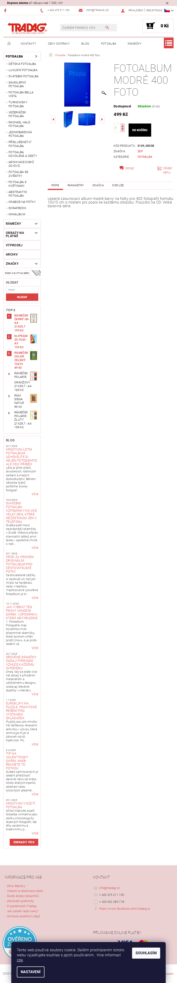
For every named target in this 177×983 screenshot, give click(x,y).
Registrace (154, 10)
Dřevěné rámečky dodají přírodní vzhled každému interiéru (21, 662)
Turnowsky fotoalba (18, 104)
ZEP (140, 151)
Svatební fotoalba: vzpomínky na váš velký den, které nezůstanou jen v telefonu (21, 512)
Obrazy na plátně (15, 234)
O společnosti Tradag (21, 906)
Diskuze (118, 185)
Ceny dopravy (59, 43)
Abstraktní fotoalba (18, 193)
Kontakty (28, 43)
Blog (85, 43)
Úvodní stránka (9, 44)
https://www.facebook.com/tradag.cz (124, 908)
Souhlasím (146, 953)
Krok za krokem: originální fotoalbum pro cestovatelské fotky (20, 564)
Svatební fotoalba (23, 76)
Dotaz (129, 168)
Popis (55, 185)
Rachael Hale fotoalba (19, 124)
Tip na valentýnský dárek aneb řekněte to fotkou (17, 761)
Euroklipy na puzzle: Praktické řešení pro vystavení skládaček (21, 710)
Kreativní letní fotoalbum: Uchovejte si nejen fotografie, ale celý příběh (22, 457)
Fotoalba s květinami (18, 183)
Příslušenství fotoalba (20, 143)
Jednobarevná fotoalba (20, 134)
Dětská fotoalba (22, 64)
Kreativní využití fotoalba (20, 805)
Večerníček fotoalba (17, 114)
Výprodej (14, 245)
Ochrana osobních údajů (23, 916)
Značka (98, 185)
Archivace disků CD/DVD (21, 163)
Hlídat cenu (167, 170)
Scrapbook (17, 208)
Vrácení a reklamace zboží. (25, 891)
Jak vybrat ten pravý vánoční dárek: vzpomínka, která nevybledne (22, 612)
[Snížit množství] (123, 130)
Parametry (76, 185)
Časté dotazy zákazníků (23, 896)
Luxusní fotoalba (23, 70)
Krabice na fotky (22, 202)
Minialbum (17, 214)
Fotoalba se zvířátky (18, 173)
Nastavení (31, 972)
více (35, 494)
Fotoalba (108, 43)
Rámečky (135, 43)
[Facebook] (5, 10)
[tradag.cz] (34, 28)
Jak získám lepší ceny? (22, 911)
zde (20, 960)
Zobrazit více (24, 842)
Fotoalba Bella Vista (21, 94)
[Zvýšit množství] (123, 126)
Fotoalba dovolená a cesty (23, 154)
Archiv (12, 254)
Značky (12, 263)
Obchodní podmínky (20, 901)
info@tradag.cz (109, 888)
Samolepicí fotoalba (17, 84)
